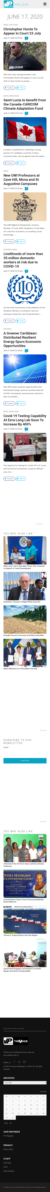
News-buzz (14, 96)
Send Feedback (8, 1171)
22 (7, 1113)
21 (43, 1109)
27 (37, 1113)
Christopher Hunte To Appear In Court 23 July (22, 31)
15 (7, 1109)
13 (37, 1105)
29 (7, 1117)
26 (31, 1113)
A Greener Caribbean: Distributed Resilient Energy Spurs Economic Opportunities (22, 339)
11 (25, 1105)
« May (5, 1123)
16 (13, 1109)
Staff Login (7, 1163)
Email (6, 747)
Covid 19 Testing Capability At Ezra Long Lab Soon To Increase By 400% (24, 420)
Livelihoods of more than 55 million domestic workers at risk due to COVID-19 (23, 260)
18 (25, 1109)
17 (19, 1109)
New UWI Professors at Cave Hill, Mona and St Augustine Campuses (21, 179)
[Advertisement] (25, 507)
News (5, 25)
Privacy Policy (8, 1149)
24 (19, 1113)
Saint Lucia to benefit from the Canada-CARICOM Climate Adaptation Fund (24, 104)
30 (13, 1117)
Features (7, 250)
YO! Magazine (8, 1136)
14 (43, 1105)
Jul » (10, 1123)
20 (37, 1109)
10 (19, 1105)
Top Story (13, 25)
